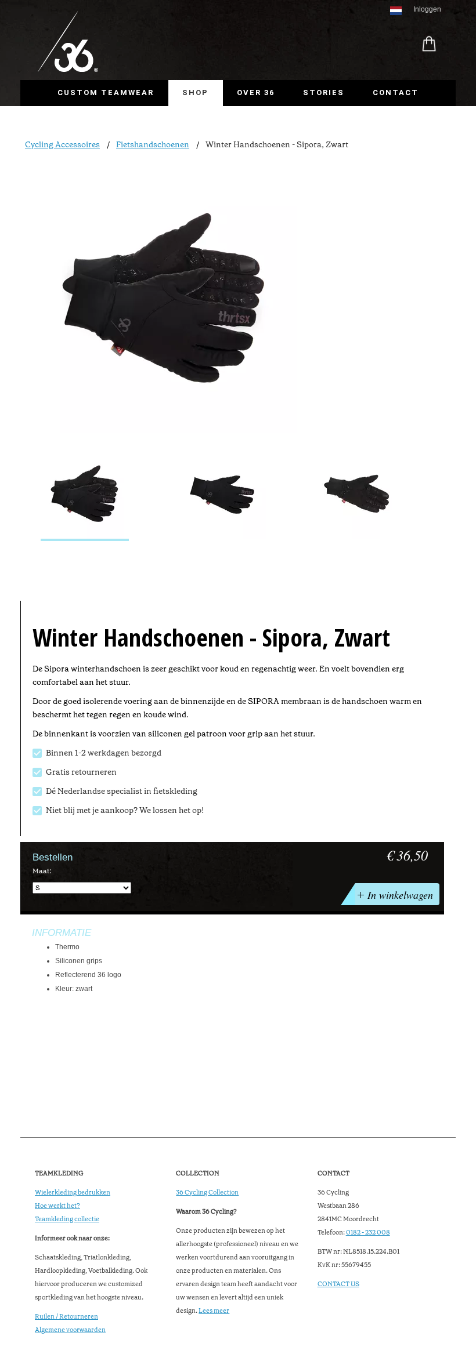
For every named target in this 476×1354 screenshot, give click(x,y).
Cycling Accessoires (62, 144)
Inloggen (427, 9)
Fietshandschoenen (152, 144)
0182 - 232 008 (368, 1232)
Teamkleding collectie (67, 1219)
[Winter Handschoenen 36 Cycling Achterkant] (359, 496)
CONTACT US (338, 1284)
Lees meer (214, 1310)
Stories (323, 92)
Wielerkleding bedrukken (72, 1192)
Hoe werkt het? (57, 1205)
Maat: (42, 871)
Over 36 (256, 92)
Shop (195, 92)
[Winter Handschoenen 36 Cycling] (85, 496)
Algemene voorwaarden (70, 1330)
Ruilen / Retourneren (66, 1316)
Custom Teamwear (105, 92)
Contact (396, 92)
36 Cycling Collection (207, 1192)
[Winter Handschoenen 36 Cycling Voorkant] (222, 496)
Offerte (78, 118)
